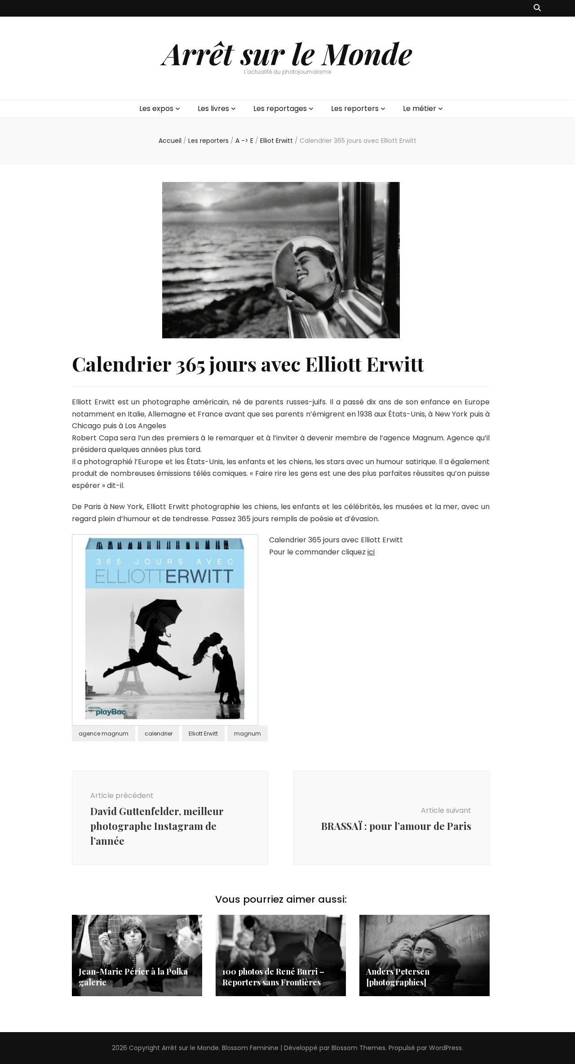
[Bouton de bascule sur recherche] (537, 8)
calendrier (158, 733)
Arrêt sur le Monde (287, 53)
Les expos (156, 108)
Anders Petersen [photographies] (397, 977)
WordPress (445, 1047)
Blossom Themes (358, 1047)
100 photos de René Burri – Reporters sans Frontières (273, 977)
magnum (247, 733)
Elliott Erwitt (203, 733)
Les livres (213, 108)
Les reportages (280, 108)
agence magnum (103, 733)
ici (371, 552)
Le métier (419, 108)
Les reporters (355, 108)
